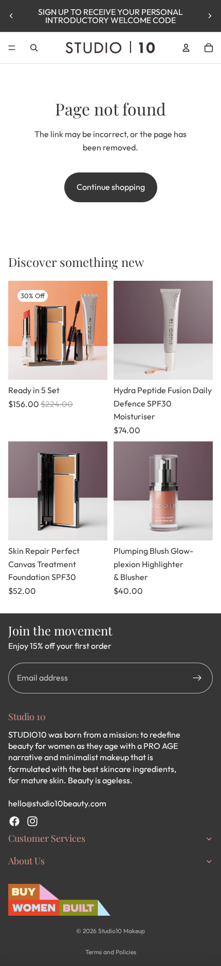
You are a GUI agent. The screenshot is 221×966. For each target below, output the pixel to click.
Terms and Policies (110, 952)
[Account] (186, 47)
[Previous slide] (11, 16)
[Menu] (12, 48)
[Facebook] (14, 821)
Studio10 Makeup (121, 931)
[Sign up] (197, 678)
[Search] (34, 47)
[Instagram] (32, 821)
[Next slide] (209, 16)
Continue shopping (111, 187)
